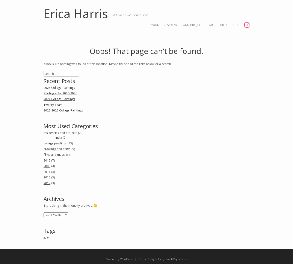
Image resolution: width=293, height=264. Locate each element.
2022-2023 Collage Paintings (63, 110)
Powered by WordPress (119, 259)
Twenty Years (53, 105)
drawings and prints (57, 149)
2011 (47, 172)
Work (154, 25)
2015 (47, 177)
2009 (47, 166)
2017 (47, 183)
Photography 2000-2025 (60, 93)
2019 (46, 237)
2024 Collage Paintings (59, 99)
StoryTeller (154, 259)
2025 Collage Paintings (59, 88)
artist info (218, 25)
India (58, 137)
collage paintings (55, 143)
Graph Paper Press (176, 259)
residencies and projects (184, 25)
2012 (47, 160)
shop (235, 25)
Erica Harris (76, 13)
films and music (54, 155)
